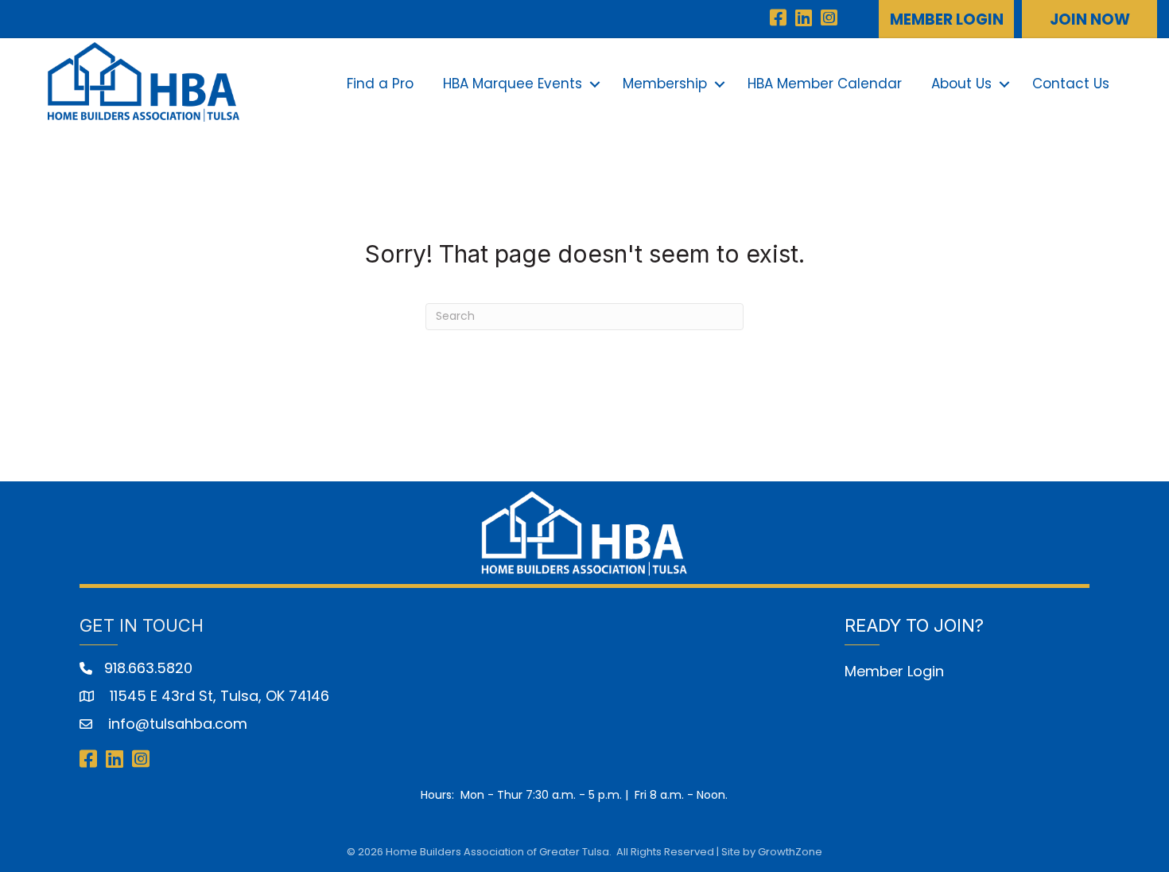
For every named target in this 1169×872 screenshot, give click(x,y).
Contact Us (1070, 83)
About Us (961, 83)
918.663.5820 (148, 668)
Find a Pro (380, 83)
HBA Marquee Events (512, 83)
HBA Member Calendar (825, 83)
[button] (946, 19)
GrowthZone (790, 851)
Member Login (894, 671)
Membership (665, 83)
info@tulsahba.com (175, 724)
